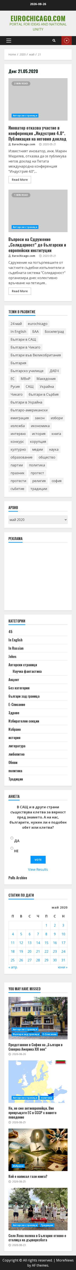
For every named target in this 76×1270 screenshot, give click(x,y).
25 (13, 960)
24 (63, 951)
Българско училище (27, 370)
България (18, 363)
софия (56, 480)
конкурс (17, 441)
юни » (63, 967)
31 (63, 960)
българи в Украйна (26, 402)
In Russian (15, 648)
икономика (40, 425)
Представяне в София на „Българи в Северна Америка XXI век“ (38, 1018)
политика (37, 465)
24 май (16, 323)
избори (57, 418)
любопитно (16, 754)
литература (16, 745)
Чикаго (17, 394)
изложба (18, 425)
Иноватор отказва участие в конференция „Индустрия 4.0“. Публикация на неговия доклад (38, 99)
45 (10, 631)
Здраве (13, 712)
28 (38, 960)
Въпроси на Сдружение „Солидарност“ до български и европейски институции (38, 211)
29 (46, 960)
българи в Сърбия (43, 394)
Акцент (13, 679)
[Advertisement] (40, 578)
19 (21, 951)
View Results (38, 869)
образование (22, 457)
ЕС (13, 378)
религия (39, 480)
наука (53, 449)
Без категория (19, 687)
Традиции (15, 779)
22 (46, 951)
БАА (35, 331)
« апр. (13, 967)
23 (55, 951)
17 (63, 942)
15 (46, 942)
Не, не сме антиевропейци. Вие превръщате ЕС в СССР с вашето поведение (38, 1081)
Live (66, 40)
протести (18, 480)
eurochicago (38, 323)
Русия (15, 386)
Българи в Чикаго (25, 347)
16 (55, 942)
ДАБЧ (54, 370)
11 (13, 942)
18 (13, 951)
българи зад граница (23, 696)
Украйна (47, 386)
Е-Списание (16, 704)
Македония (46, 378)
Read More (20, 180)
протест (37, 473)
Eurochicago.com (38, 18)
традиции (38, 488)
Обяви (12, 762)
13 (29, 942)
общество (47, 457)
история (38, 433)
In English (18, 331)
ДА (16, 840)
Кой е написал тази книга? (38, 1150)
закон (40, 418)
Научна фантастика (27, 671)
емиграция (20, 418)
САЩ (30, 386)
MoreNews (65, 1260)
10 (63, 934)
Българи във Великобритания (36, 355)
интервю (18, 433)
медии (37, 449)
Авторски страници (25, 115)
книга (56, 433)
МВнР (25, 378)
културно (18, 449)
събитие (17, 488)
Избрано (14, 729)
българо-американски (29, 410)
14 (38, 942)
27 (29, 960)
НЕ (16, 851)
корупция (38, 441)
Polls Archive (17, 877)
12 (21, 942)
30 (55, 960)
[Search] (54, 41)
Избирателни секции (23, 721)
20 (29, 951)
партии (17, 465)
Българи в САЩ (23, 339)
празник (17, 473)
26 (21, 960)
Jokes (12, 656)
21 (38, 951)
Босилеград (54, 331)
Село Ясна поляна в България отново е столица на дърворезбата (38, 1209)
